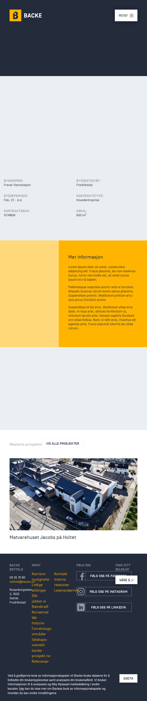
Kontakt (60, 574)
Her (21, 688)
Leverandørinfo (66, 590)
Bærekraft (40, 607)
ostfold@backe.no (22, 582)
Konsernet (40, 612)
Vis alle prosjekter (62, 444)
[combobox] (126, 580)
